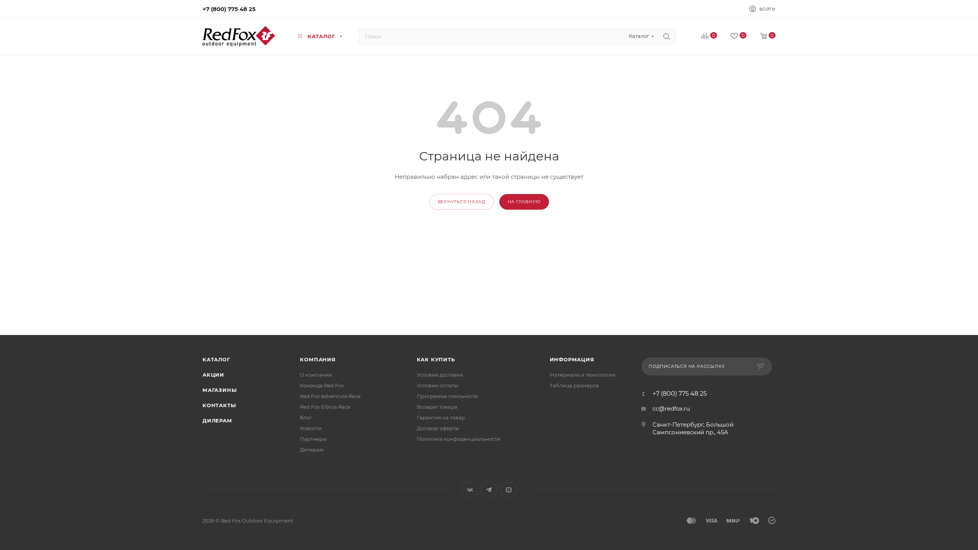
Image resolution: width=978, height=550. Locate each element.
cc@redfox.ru (671, 408)
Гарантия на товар (441, 417)
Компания (317, 359)
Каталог (216, 359)
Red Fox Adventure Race (330, 396)
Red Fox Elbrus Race (325, 407)
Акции (213, 375)
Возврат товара (437, 407)
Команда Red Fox (322, 385)
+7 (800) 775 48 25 (229, 9)
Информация (572, 359)
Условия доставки (440, 375)
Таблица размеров (574, 385)
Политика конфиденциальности (458, 439)
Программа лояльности (447, 396)
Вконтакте (469, 490)
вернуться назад (462, 201)
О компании (316, 375)
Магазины (219, 390)
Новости (311, 428)
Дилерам (217, 420)
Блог (306, 417)
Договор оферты (438, 428)
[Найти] (666, 36)
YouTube (508, 490)
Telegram (489, 490)
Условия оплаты (437, 385)
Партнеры (313, 439)
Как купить (436, 359)
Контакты (219, 405)
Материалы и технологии (582, 375)
